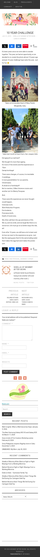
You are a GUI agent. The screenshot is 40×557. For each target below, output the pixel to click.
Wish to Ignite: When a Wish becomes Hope (17, 427)
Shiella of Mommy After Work (24, 36)
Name (5, 344)
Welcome (7, 2)
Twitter (30, 282)
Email (5, 353)
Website (6, 362)
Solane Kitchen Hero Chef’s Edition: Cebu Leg (12, 300)
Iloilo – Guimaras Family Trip (18, 473)
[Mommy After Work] (20, 19)
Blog (16, 2)
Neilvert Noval (7, 467)
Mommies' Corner (26, 259)
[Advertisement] (20, 521)
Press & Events (26, 2)
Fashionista (15, 554)
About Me (18, 6)
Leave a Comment (20, 38)
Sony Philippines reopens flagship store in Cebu (18, 444)
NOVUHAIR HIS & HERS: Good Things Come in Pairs (27, 301)
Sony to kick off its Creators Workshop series (17, 438)
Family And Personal (12, 259)
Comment (7, 324)
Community (8, 6)
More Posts (19, 282)
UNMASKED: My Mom (9, 449)
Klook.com (5, 404)
